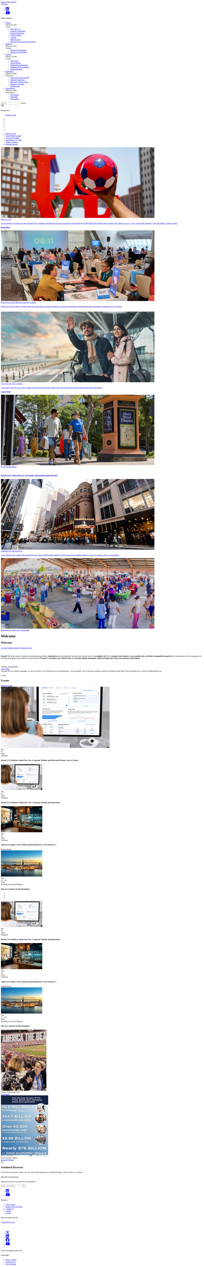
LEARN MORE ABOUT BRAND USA (16, 648)
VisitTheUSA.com (8, 1222)
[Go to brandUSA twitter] (7, 1233)
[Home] (4, 4)
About (8, 23)
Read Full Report (7, 1160)
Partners (9, 44)
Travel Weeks (15, 63)
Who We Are (15, 29)
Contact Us (10, 1209)
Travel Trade (10, 1205)
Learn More (5, 669)
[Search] (19, 103)
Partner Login (11, 115)
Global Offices (15, 35)
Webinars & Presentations (20, 67)
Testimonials (15, 86)
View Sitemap (11, 1264)
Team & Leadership (17, 31)
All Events (14, 61)
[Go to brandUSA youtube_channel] (8, 1244)
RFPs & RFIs (15, 40)
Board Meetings (16, 69)
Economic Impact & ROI (19, 78)
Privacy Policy (11, 1260)
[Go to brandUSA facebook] (7, 1241)
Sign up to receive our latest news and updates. (18, 1182)
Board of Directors (17, 33)
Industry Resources (17, 80)
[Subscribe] (24, 1186)
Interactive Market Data (19, 82)
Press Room (10, 88)
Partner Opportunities (18, 50)
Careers (13, 37)
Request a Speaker (17, 84)
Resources (9, 71)
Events (8, 54)
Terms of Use (11, 1262)
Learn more (5, 1094)
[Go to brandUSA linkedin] (7, 10)
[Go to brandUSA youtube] (8, 13)
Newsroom (14, 95)
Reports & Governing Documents (23, 42)
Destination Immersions (19, 65)
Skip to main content (8, 2)
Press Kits (14, 97)
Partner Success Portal (18, 52)
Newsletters (14, 99)
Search (23, 103)
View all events (6, 686)
